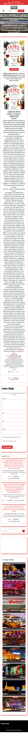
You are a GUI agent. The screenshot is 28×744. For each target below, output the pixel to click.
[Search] (23, 531)
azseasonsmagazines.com (14, 357)
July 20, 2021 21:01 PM (20, 500)
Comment (4, 398)
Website (3, 429)
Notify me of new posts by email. (9, 441)
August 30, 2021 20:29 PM (14, 478)
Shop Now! (21, 10)
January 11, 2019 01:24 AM (14, 521)
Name (3, 413)
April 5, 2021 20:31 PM (15, 379)
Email (3, 421)
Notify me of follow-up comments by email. (12, 437)
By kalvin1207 (16, 378)
